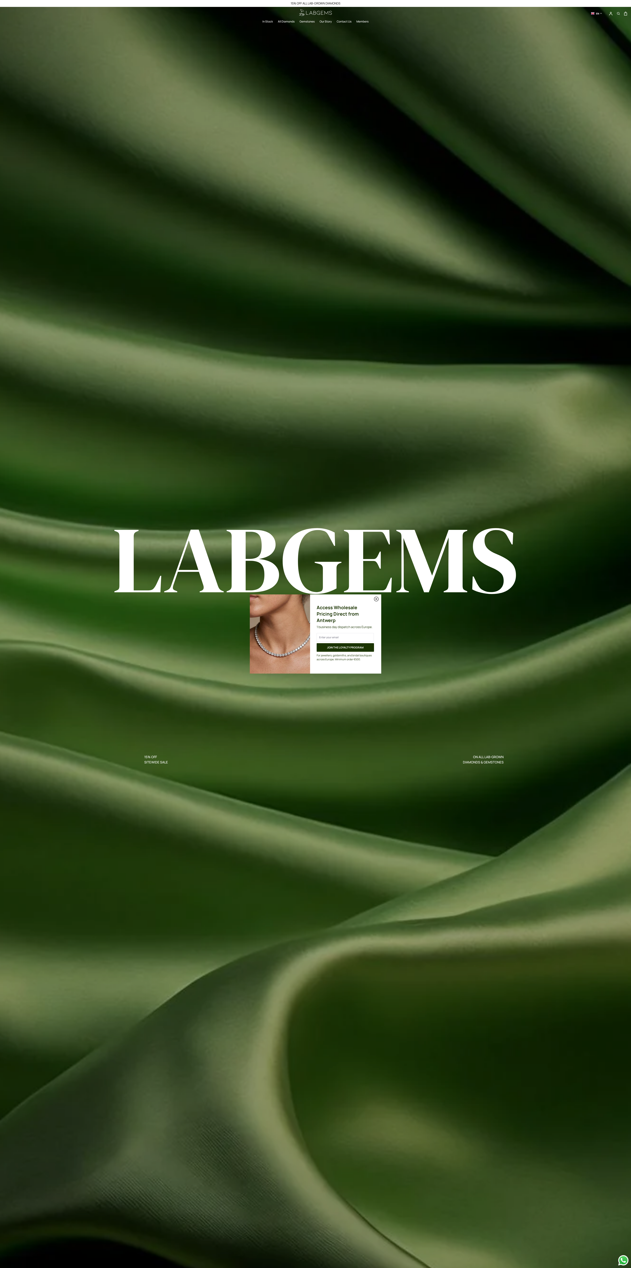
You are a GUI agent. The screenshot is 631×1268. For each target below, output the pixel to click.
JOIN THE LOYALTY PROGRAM (345, 647)
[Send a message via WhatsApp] (623, 1260)
